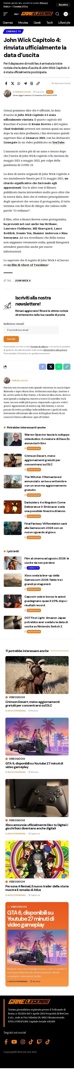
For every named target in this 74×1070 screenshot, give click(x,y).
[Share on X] (12, 83)
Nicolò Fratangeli (19, 981)
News (49, 92)
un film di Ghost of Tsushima (27, 265)
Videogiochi (34, 448)
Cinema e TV (13, 31)
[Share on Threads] (31, 83)
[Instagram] (23, 1042)
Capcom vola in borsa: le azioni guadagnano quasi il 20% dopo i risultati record (45, 601)
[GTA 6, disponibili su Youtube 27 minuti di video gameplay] (37, 947)
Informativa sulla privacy (55, 350)
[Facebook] (6, 1042)
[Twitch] (39, 1042)
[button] (63, 5)
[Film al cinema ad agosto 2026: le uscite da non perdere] (13, 563)
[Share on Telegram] (25, 83)
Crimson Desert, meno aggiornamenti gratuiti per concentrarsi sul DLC (42, 460)
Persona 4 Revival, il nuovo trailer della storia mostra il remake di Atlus (37, 888)
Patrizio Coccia (23, 92)
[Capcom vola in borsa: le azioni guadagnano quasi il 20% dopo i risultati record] (13, 601)
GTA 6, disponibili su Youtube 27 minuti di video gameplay (30, 918)
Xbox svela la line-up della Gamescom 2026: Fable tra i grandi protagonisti (43, 580)
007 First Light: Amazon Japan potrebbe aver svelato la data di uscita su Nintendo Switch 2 (46, 622)
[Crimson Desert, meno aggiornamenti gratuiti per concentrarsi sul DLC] (13, 460)
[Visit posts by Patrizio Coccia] (7, 380)
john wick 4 (22, 280)
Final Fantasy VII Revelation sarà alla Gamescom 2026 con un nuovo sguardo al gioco (45, 528)
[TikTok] (31, 1042)
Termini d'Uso (20, 6)
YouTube (58, 142)
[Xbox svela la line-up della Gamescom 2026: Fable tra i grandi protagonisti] (13, 580)
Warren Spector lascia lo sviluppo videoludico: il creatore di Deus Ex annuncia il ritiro (47, 439)
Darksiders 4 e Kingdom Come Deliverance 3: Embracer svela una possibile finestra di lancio (45, 507)
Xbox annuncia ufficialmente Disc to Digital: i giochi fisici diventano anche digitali (36, 827)
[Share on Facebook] (6, 83)
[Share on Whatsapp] (18, 83)
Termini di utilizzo (39, 346)
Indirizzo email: (14, 323)
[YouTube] (14, 1042)
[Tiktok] (48, 1042)
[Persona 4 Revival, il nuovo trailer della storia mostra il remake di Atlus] (37, 859)
